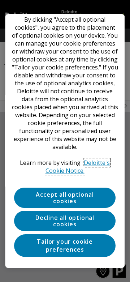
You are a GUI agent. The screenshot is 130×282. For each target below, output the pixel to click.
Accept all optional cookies (65, 198)
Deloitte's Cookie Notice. (78, 167)
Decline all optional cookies (65, 221)
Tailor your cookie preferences (65, 245)
